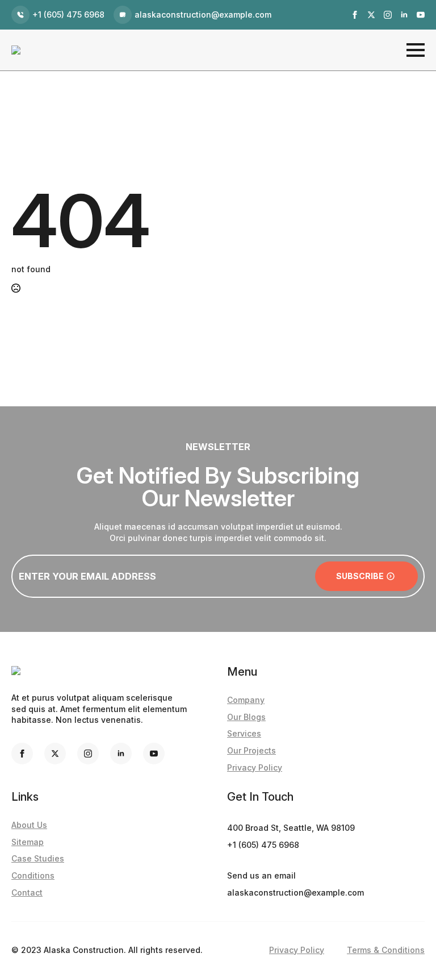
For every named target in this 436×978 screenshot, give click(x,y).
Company (246, 700)
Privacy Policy (254, 767)
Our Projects (251, 750)
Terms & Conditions (386, 950)
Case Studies (37, 858)
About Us (29, 825)
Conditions (32, 875)
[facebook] (355, 15)
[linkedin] (404, 15)
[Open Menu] (415, 50)
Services (244, 733)
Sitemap (27, 842)
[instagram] (388, 15)
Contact (27, 892)
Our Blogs (246, 717)
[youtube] (421, 15)
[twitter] (371, 15)
